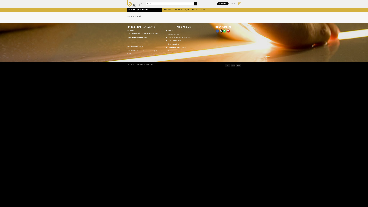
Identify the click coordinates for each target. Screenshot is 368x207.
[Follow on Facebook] (217, 31)
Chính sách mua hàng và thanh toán (179, 37)
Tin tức (194, 10)
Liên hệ (202, 10)
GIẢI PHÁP (178, 10)
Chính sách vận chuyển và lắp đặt (177, 47)
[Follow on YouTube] (228, 31)
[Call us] (224, 31)
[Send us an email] (221, 31)
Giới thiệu (170, 30)
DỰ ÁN (187, 10)
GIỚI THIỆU (167, 10)
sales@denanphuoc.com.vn (138, 42)
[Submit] (195, 3)
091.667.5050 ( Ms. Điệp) (139, 37)
